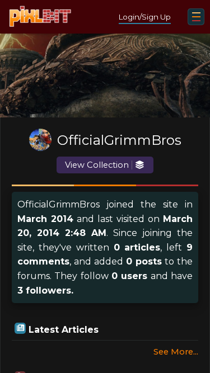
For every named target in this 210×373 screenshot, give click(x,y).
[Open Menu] (196, 16)
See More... (175, 352)
